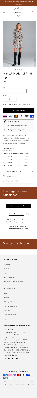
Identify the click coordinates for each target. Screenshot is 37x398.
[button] (4, 12)
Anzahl (5, 95)
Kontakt (6, 269)
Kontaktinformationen (21, 384)
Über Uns (7, 265)
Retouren (7, 310)
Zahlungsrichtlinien (10, 302)
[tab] (16, 214)
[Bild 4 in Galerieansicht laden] (21, 69)
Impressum (7, 319)
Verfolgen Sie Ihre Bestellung (13, 282)
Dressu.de (9, 382)
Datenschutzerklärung (29, 382)
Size (4, 87)
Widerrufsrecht (18, 382)
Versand (21, 84)
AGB (5, 293)
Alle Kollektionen (9, 277)
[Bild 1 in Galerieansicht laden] (15, 69)
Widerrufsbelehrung (10, 306)
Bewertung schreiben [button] (18, 206)
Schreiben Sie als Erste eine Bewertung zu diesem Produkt (18, 227)
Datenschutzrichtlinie (10, 315)
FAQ (5, 273)
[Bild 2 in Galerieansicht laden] (17, 69)
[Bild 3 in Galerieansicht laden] (19, 69)
